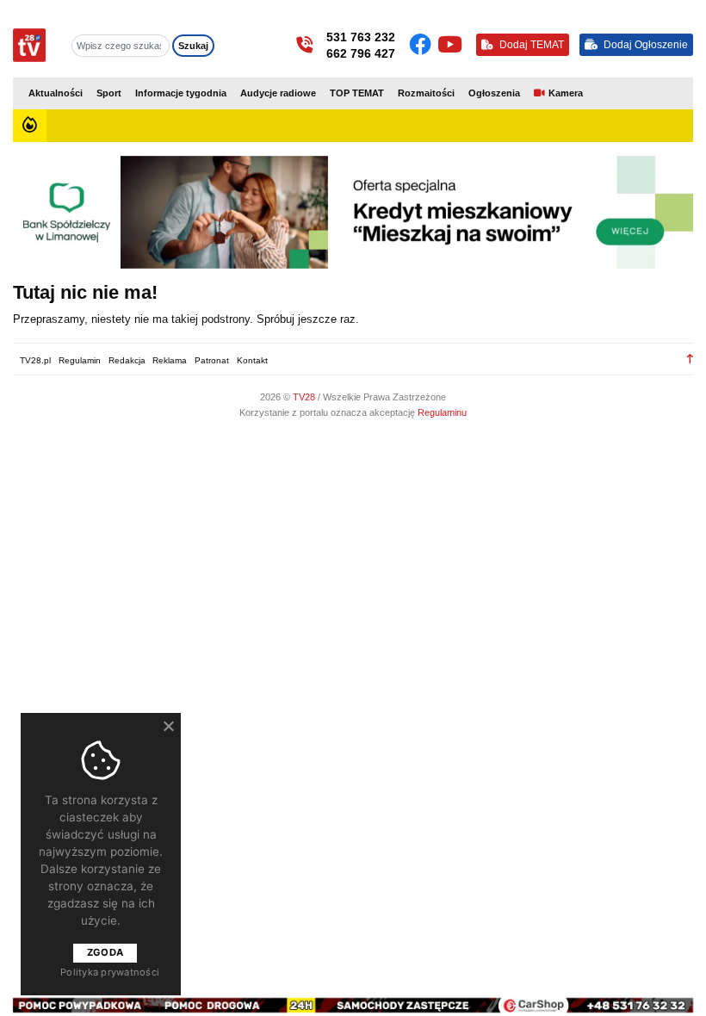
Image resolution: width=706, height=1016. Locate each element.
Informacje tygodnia (180, 93)
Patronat (212, 360)
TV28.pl (35, 360)
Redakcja (127, 360)
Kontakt (252, 360)
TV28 (305, 397)
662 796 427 (360, 53)
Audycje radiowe (278, 93)
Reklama (169, 360)
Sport (108, 93)
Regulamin (80, 360)
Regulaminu (442, 412)
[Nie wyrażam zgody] (167, 725)
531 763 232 (360, 37)
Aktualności (55, 93)
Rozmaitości (426, 93)
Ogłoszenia (494, 93)
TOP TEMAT (357, 93)
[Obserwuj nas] (423, 45)
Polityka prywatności (109, 972)
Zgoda (105, 952)
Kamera (565, 93)
